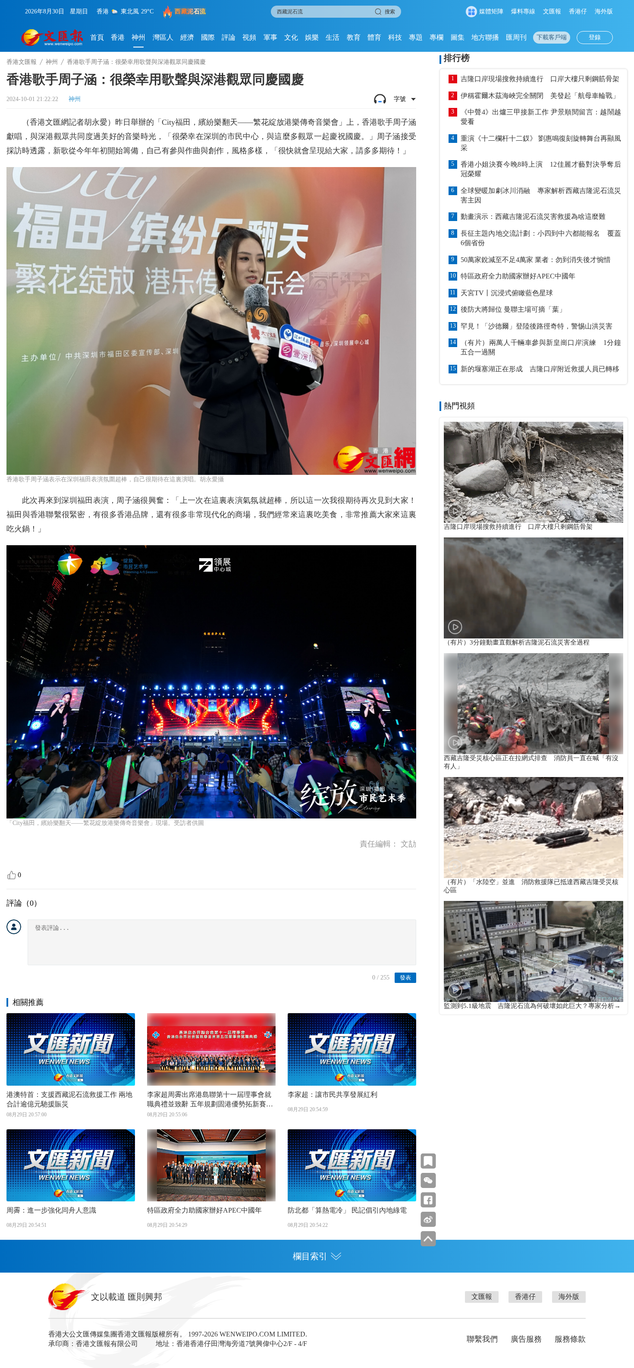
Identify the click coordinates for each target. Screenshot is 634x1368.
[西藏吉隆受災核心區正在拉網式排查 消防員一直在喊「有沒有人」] (533, 703)
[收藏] (428, 1161)
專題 (416, 37)
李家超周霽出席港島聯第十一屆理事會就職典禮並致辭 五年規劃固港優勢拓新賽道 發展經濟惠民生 (210, 1100)
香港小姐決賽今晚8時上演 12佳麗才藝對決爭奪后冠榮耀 (541, 169)
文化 (291, 37)
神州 (138, 37)
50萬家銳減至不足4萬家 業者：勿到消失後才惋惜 (536, 259)
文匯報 (552, 11)
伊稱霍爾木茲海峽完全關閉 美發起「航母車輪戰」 (540, 95)
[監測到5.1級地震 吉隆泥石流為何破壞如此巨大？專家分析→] (533, 951)
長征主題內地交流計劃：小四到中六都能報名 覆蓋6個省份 (541, 238)
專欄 (436, 37)
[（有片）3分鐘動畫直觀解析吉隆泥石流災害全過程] (533, 587)
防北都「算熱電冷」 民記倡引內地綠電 (347, 1210)
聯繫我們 (482, 1339)
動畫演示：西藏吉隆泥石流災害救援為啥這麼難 (533, 216)
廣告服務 (526, 1339)
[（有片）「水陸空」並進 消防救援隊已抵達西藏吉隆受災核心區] (533, 827)
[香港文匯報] (52, 37)
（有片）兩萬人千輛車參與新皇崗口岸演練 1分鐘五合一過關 (541, 347)
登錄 (595, 37)
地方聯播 (485, 37)
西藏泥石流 (190, 11)
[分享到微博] (428, 1219)
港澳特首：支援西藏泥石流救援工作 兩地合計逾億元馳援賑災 (69, 1099)
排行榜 (457, 58)
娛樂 (312, 37)
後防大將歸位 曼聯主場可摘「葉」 (513, 309)
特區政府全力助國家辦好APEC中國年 (204, 1210)
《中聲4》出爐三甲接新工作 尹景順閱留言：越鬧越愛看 (541, 116)
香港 (118, 37)
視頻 (249, 37)
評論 (228, 37)
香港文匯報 (21, 62)
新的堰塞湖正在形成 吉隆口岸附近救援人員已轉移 (540, 369)
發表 (405, 977)
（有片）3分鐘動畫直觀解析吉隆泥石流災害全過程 (517, 642)
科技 (395, 37)
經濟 (187, 37)
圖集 (458, 37)
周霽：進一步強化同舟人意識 (51, 1210)
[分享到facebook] (428, 1199)
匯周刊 (516, 37)
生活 (332, 37)
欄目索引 (310, 1256)
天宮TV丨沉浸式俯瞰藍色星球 (507, 293)
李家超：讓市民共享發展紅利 (332, 1094)
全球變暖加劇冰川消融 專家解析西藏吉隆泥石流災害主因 (541, 195)
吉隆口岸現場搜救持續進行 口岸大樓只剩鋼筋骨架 (540, 78)
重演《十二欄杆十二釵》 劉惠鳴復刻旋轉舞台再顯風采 (541, 143)
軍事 (270, 37)
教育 (354, 37)
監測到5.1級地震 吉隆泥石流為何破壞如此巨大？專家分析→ (532, 1005)
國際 (208, 37)
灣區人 (163, 37)
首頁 (97, 37)
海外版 (604, 11)
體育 (374, 37)
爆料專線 (523, 11)
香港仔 (578, 11)
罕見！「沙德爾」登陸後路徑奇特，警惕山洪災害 (536, 326)
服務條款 (570, 1339)
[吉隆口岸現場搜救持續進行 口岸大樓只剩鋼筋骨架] (533, 472)
